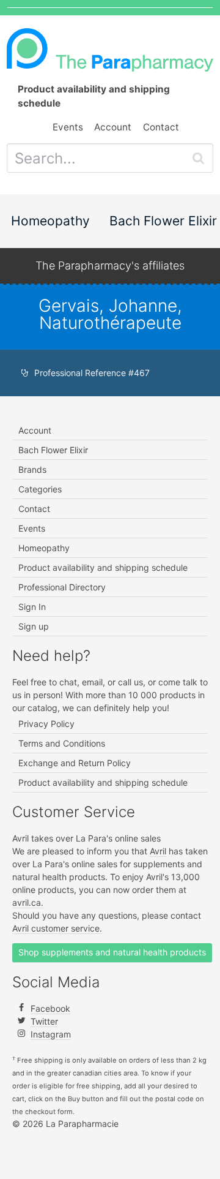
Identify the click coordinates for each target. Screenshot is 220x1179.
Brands (32, 469)
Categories (40, 489)
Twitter (44, 1021)
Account (112, 127)
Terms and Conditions (61, 743)
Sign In (32, 606)
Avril (158, 851)
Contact (161, 127)
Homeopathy (50, 220)
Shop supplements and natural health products (112, 952)
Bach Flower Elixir (163, 220)
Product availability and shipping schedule (103, 567)
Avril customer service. (57, 928)
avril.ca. (27, 902)
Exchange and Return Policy (74, 763)
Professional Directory (62, 587)
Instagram (51, 1034)
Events (68, 127)
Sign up (33, 626)
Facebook (50, 1008)
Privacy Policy (46, 723)
